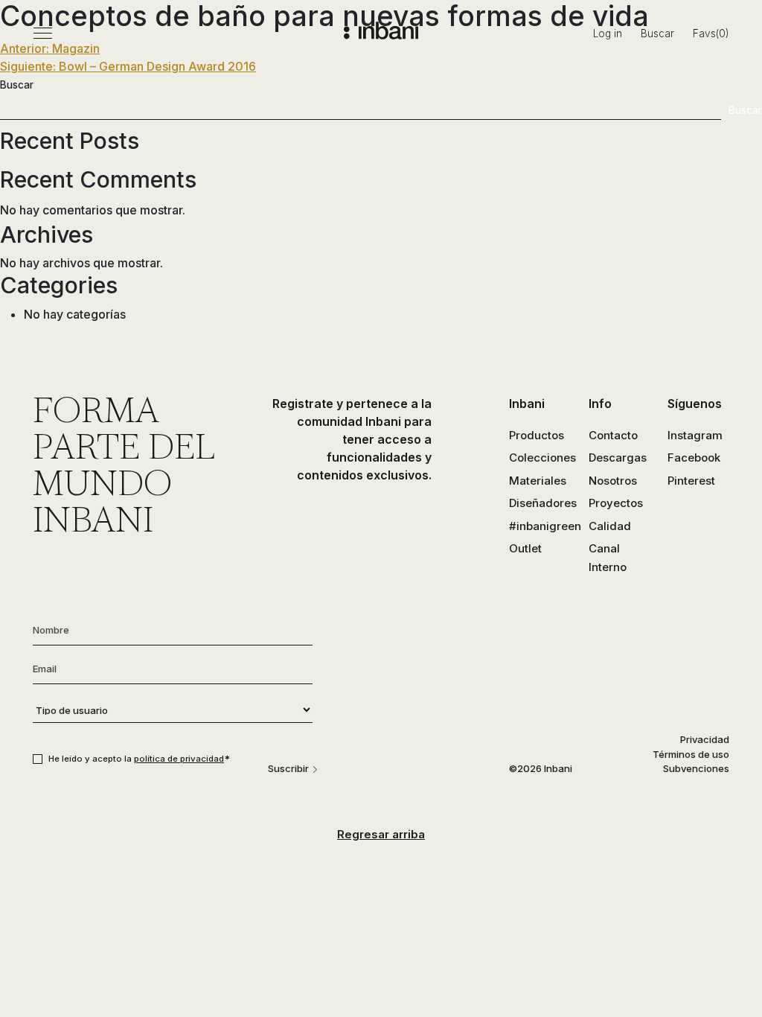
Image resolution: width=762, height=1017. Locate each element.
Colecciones (542, 457)
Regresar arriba (381, 834)
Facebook (693, 457)
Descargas (618, 457)
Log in (607, 33)
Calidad (610, 526)
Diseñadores (543, 503)
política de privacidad (179, 758)
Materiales (537, 481)
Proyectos (616, 503)
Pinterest (691, 481)
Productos (536, 435)
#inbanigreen (545, 526)
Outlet (525, 548)
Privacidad (704, 739)
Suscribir (288, 768)
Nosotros (613, 481)
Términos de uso (691, 754)
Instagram (695, 435)
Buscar (657, 33)
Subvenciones (696, 768)
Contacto (613, 435)
